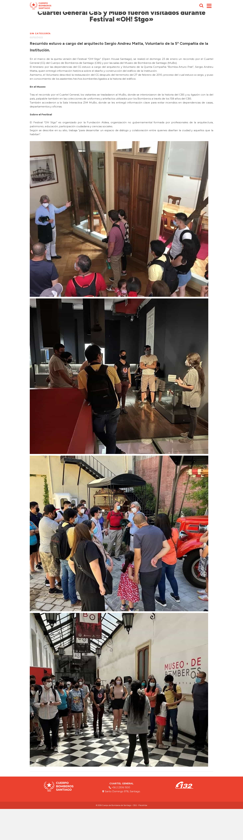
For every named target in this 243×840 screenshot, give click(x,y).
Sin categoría (40, 33)
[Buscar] (201, 6)
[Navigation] (209, 6)
